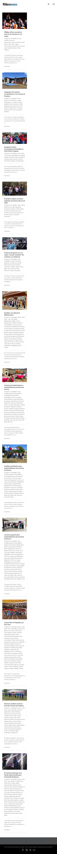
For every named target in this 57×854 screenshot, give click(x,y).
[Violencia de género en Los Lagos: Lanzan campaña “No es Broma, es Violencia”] (14, 243)
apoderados (7, 712)
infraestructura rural (9, 109)
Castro (17, 634)
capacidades (7, 397)
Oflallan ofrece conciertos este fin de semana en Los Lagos (13, 34)
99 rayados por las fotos (18, 628)
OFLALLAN (7, 46)
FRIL (21, 106)
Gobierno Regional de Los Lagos (13, 108)
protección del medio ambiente (12, 729)
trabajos (16, 668)
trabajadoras (7, 345)
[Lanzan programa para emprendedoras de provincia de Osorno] (14, 525)
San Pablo (10, 497)
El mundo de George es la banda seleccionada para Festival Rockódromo (13, 775)
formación (21, 401)
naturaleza (7, 209)
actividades (14, 319)
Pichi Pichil (7, 161)
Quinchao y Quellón (9, 266)
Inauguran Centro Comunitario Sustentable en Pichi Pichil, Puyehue (13, 149)
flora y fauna (12, 721)
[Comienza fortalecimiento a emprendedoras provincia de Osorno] (14, 375)
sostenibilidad (19, 161)
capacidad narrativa (9, 634)
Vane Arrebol (14, 813)
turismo (11, 214)
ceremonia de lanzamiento (11, 636)
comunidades (8, 325)
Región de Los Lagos (14, 811)
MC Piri (6, 802)
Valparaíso (7, 813)
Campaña (6, 261)
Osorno (20, 159)
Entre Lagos (15, 44)
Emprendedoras (8, 399)
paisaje (6, 657)
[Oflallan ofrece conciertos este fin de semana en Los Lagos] (14, 21)
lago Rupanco (21, 725)
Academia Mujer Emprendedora (13, 393)
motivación (15, 653)
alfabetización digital (9, 321)
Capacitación (11, 548)
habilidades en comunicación (12, 562)
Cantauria (14, 785)
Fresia (23, 330)
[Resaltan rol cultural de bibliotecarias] (14, 300)
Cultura (23, 205)
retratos (6, 666)
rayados (6, 662)
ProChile (12, 211)
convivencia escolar (14, 713)
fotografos (13, 645)
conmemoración (16, 325)
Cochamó (12, 261)
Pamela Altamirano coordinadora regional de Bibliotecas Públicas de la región (14, 336)
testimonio (13, 579)
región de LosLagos (18, 664)
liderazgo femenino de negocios (13, 485)
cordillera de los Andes (10, 715)
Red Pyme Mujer (20, 418)
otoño (17, 209)
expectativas (14, 401)
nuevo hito (20, 655)
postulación (7, 487)
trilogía (21, 668)
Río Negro (7, 420)
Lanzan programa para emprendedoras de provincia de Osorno (14, 537)
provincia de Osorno (9, 416)
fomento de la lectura (15, 330)
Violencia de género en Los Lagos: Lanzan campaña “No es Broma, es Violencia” (14, 255)
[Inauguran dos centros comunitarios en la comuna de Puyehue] (14, 80)
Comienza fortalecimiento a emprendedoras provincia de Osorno (14, 387)
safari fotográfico (14, 666)
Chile (20, 636)
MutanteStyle (12, 805)
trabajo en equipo (9, 668)
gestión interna (8, 332)
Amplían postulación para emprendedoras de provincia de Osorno (14, 468)
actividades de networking (11, 395)
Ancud (17, 321)
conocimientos (18, 476)
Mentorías (17, 405)
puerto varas (17, 48)
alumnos (19, 710)
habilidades (20, 482)
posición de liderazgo (10, 412)
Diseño (12, 719)
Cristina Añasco (8, 328)
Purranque (19, 338)
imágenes (7, 649)
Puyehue (6, 50)
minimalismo (7, 653)
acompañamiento (9, 476)
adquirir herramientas (10, 545)
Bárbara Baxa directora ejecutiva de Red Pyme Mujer (14, 546)
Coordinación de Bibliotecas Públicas (14, 326)
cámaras (19, 632)
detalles (12, 644)
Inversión (15, 159)
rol (14, 342)
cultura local (12, 717)
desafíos (12, 552)
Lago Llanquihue (16, 207)
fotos (17, 645)
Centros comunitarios (10, 100)
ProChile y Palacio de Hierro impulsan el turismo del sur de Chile (14, 201)
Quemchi (11, 340)
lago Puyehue (12, 725)
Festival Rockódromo (13, 800)
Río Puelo (10, 342)
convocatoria (7, 478)
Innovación (16, 564)
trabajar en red (21, 579)
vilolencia (6, 270)
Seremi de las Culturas (14, 343)
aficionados (18, 630)
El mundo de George (12, 788)
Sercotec (10, 422)
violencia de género (15, 270)
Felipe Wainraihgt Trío (15, 796)
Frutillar (12, 647)
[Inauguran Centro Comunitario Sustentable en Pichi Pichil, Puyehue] (14, 138)
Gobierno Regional (19, 157)
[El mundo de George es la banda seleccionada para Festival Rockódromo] (14, 761)
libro (12, 651)
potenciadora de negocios (11, 414)
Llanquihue (16, 332)
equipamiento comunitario (11, 104)
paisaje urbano (13, 657)
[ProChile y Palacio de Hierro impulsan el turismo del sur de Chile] (14, 189)
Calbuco (14, 323)
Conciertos (18, 42)
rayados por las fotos (15, 662)
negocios (13, 209)
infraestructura (8, 159)
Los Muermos (13, 263)
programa (21, 414)
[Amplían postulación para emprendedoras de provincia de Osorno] (14, 453)
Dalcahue (6, 644)
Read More (7, 66)
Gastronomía (7, 207)
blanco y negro (12, 632)
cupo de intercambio (18, 787)
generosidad (18, 647)
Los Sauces (19, 109)
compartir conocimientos (11, 638)
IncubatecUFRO (16, 484)
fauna (16, 644)
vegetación (15, 732)
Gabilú (21, 800)
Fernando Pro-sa (8, 798)
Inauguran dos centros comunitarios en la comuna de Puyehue (14, 94)
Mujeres (13, 406)
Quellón (19, 661)
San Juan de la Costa (13, 268)
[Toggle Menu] (53, 4)
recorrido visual (8, 664)
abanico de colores (9, 630)
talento (21, 666)
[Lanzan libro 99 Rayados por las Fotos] (14, 609)
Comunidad (21, 155)
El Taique (19, 102)
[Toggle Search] (48, 4)
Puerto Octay (19, 416)
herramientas (8, 484)
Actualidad (14, 38)
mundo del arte (8, 727)
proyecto (6, 730)
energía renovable (9, 157)
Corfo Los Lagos (16, 397)
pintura (18, 727)
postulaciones (20, 412)
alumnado (14, 710)
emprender (7, 558)
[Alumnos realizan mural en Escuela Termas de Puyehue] (14, 694)
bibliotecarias (8, 323)
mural (14, 727)
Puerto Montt (19, 659)
